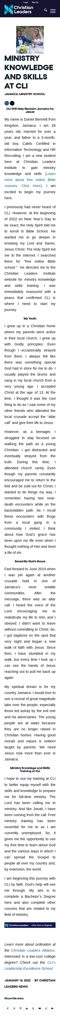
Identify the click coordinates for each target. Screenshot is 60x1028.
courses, (11, 186)
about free (23, 180)
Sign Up (35, 2)
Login (25, 2)
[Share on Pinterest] (21, 1008)
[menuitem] (26, 2)
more (8, 180)
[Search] (44, 11)
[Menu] (51, 11)
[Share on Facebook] (8, 1008)
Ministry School (32, 94)
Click (23, 186)
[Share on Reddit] (46, 1008)
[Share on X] (14, 1008)
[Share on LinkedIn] (27, 1008)
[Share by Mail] (52, 1008)
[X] (12, 103)
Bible (50, 180)
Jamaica (11, 94)
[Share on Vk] (39, 1008)
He (33, 186)
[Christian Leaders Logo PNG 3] (24, 11)
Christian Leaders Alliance (32, 950)
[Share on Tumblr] (33, 1008)
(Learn (50, 174)
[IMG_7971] (30, 40)
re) (40, 186)
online (39, 180)
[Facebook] (6, 103)
